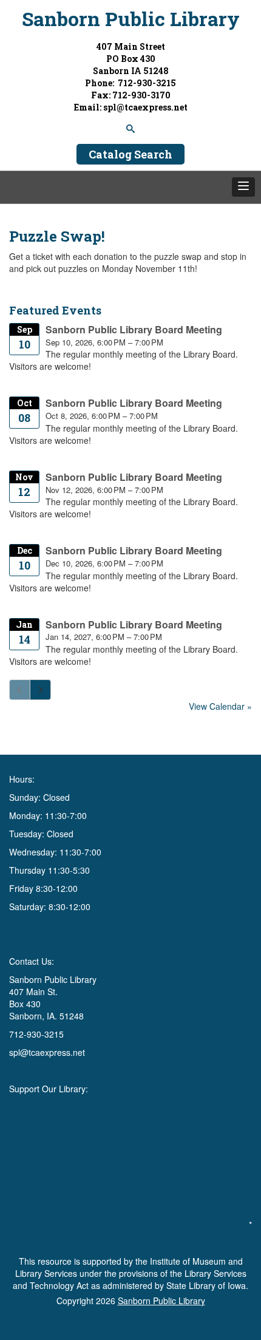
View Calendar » (220, 706)
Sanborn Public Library (131, 18)
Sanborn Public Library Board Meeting (134, 329)
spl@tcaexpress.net (47, 1052)
